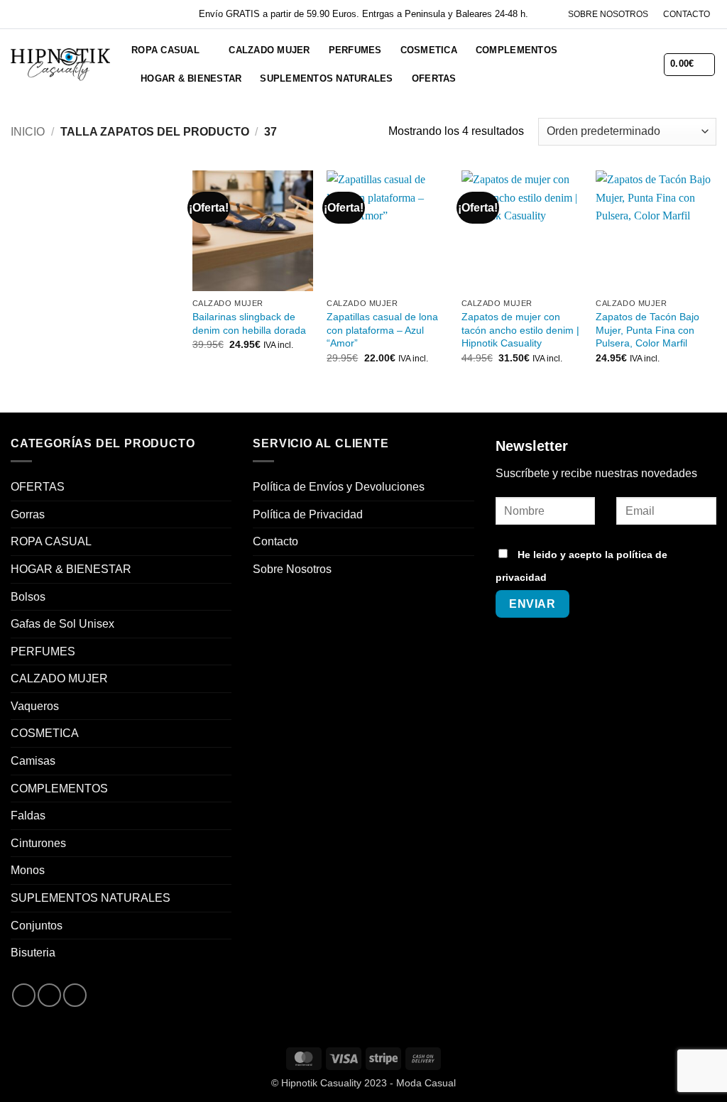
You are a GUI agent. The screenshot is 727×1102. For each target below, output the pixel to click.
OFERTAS (434, 78)
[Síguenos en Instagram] (49, 995)
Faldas (28, 815)
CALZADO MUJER (269, 50)
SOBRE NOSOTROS (608, 14)
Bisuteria (33, 952)
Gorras (28, 514)
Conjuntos (36, 926)
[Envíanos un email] (75, 995)
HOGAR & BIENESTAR (191, 78)
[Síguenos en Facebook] (23, 995)
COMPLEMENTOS (516, 50)
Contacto (275, 541)
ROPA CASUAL (165, 50)
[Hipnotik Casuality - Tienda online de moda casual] (60, 64)
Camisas (33, 761)
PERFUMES (355, 50)
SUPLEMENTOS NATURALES (326, 78)
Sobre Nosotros (292, 569)
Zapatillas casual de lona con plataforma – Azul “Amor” (382, 330)
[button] (605, 64)
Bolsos (28, 597)
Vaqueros (35, 706)
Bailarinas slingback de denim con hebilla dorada (249, 323)
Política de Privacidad (308, 514)
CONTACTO (686, 14)
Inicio (28, 132)
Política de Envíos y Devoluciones (339, 487)
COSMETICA (428, 50)
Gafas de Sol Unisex (62, 624)
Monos (28, 870)
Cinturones (38, 843)
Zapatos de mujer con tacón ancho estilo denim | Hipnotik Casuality (520, 330)
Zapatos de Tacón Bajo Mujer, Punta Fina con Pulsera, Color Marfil (647, 330)
